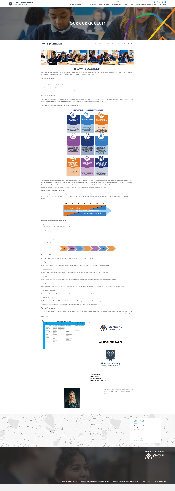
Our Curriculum (107, 43)
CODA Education (162, 481)
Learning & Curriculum (103, 4)
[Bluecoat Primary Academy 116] (110, 57)
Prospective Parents (117, 4)
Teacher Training (125, 2)
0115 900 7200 (139, 440)
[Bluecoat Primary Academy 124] (79, 57)
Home (84, 4)
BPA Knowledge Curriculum (117, 43)
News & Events (162, 4)
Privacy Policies (146, 481)
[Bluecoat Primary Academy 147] (49, 57)
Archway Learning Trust (137, 2)
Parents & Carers (128, 4)
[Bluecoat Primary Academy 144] (126, 57)
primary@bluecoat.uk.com (143, 438)
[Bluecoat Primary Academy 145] (95, 57)
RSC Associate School (75, 4)
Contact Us (149, 2)
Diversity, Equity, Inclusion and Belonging (146, 4)
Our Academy (92, 4)
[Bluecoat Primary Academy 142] (64, 57)
